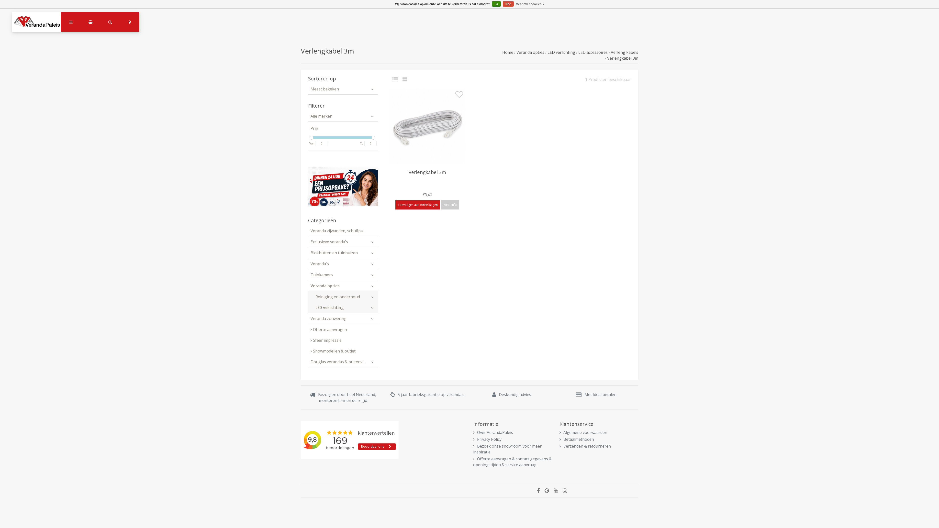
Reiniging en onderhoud (337, 296)
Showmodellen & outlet (334, 351)
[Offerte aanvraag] (343, 186)
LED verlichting (561, 52)
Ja (496, 4)
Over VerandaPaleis (495, 432)
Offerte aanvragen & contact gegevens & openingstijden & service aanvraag (512, 461)
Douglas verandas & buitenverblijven (344, 361)
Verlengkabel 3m (622, 58)
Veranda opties (530, 52)
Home (507, 52)
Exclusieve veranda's (329, 241)
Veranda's (320, 263)
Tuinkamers (322, 274)
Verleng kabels (624, 52)
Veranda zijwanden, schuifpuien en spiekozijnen (344, 230)
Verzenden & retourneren (587, 446)
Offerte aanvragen (329, 329)
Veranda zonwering (329, 318)
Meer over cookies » (530, 4)
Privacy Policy (489, 439)
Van (311, 143)
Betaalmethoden (578, 439)
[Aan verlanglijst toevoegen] (459, 96)
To (362, 143)
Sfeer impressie (327, 340)
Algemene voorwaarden (585, 432)
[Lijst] (397, 79)
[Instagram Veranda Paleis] (567, 490)
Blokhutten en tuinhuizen (334, 252)
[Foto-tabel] (404, 79)
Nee (508, 4)
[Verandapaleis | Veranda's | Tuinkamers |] (36, 22)
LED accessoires (593, 52)
